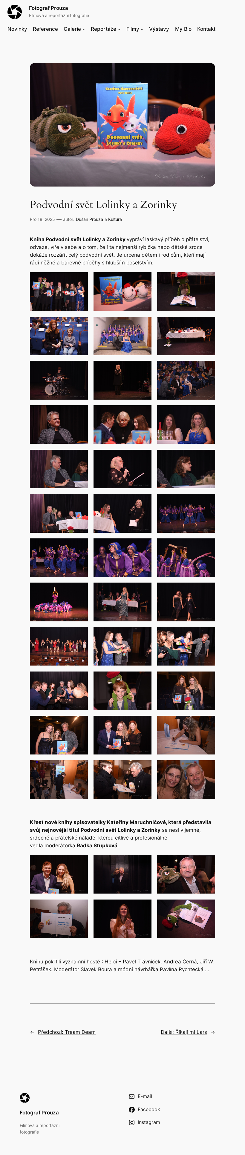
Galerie (72, 29)
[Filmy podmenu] (141, 28)
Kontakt (206, 29)
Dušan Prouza (89, 219)
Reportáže (103, 29)
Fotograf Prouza (48, 8)
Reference (45, 29)
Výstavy (159, 29)
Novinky (17, 29)
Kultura (115, 219)
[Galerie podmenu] (83, 28)
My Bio (183, 29)
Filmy (132, 29)
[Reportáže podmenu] (119, 28)
